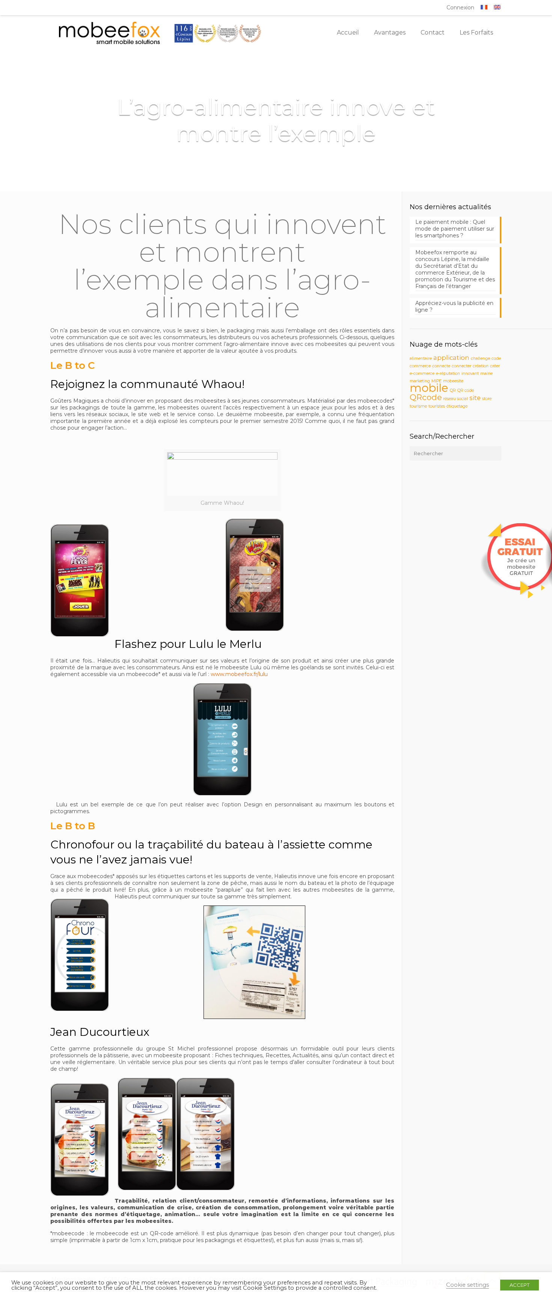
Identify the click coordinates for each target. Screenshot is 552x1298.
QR (453, 390)
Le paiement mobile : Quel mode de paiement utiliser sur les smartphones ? (454, 229)
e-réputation (448, 373)
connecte (441, 366)
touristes (436, 406)
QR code (465, 390)
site (475, 397)
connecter (461, 366)
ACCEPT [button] (519, 1285)
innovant (470, 373)
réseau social (455, 398)
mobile (429, 387)
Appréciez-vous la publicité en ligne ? (454, 306)
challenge (480, 358)
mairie (486, 373)
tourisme (418, 406)
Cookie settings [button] (467, 1284)
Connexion (460, 7)
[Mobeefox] (160, 33)
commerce (420, 366)
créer (495, 366)
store (487, 398)
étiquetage (457, 406)
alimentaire (421, 358)
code (496, 358)
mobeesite (453, 381)
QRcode (426, 397)
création (481, 366)
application (451, 357)
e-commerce (422, 373)
